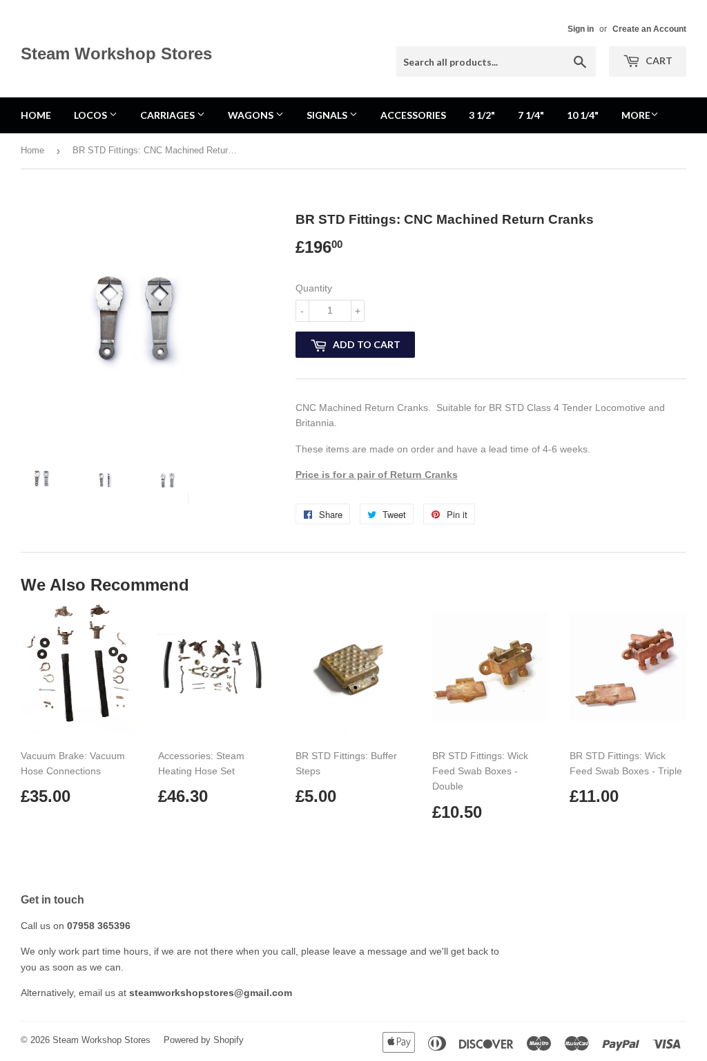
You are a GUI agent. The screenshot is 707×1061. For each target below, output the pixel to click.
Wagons (251, 115)
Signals (328, 115)
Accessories (413, 115)
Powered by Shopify (204, 1040)
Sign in (581, 29)
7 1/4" (531, 115)
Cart (657, 60)
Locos (91, 115)
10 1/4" (583, 115)
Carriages (168, 115)
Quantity (314, 288)
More (635, 115)
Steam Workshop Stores (116, 53)
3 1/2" (482, 115)
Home (36, 115)
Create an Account (649, 29)
